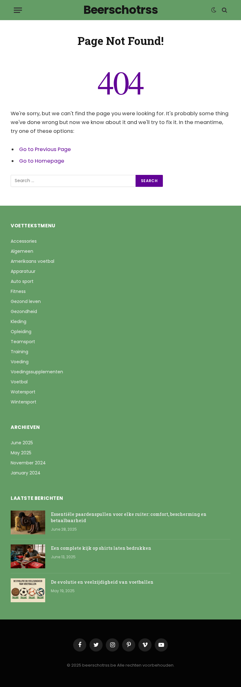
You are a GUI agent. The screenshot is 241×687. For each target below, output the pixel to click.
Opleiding (21, 331)
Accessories (24, 241)
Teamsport (23, 341)
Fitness (18, 291)
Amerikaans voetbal (32, 261)
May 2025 (21, 453)
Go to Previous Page (45, 149)
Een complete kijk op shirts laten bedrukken (101, 548)
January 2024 (25, 473)
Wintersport (23, 402)
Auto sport (22, 281)
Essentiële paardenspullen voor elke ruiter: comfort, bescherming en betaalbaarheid (128, 517)
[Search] (224, 10)
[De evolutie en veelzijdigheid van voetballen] (28, 590)
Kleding (18, 321)
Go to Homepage (41, 161)
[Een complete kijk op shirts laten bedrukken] (28, 556)
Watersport (23, 392)
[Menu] (18, 10)
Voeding (20, 362)
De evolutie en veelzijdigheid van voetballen (102, 582)
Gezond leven (26, 301)
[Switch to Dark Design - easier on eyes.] (214, 10)
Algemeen (22, 251)
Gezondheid (24, 311)
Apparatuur (23, 271)
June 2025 (22, 443)
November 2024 (28, 463)
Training (19, 352)
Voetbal (19, 382)
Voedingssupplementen (37, 372)
